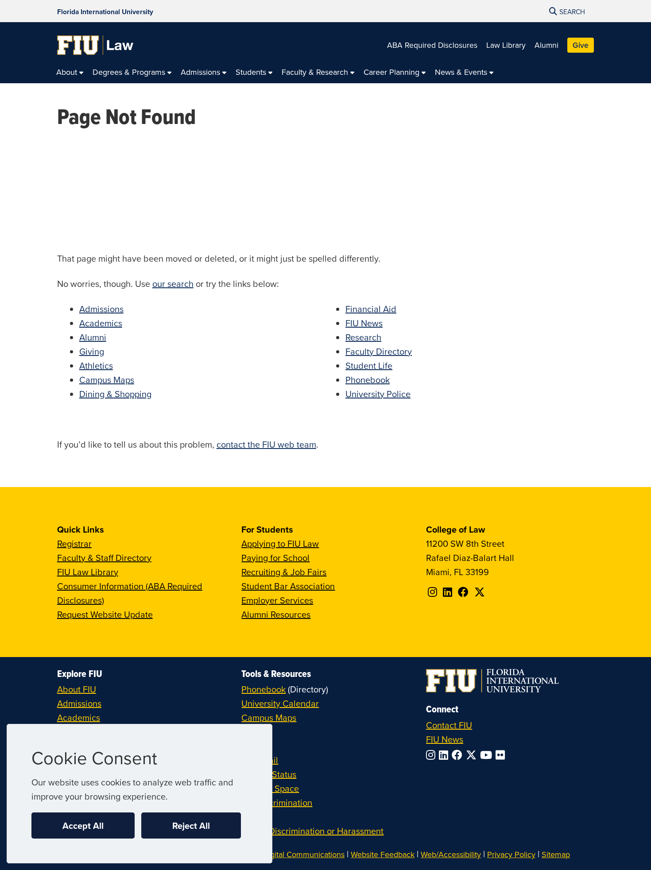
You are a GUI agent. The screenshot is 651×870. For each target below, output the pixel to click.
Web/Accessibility (451, 854)
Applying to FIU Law (280, 543)
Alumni (546, 44)
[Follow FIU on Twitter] (473, 754)
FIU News (364, 323)
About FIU (76, 689)
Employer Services (277, 600)
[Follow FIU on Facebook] (459, 754)
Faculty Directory (378, 351)
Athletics (96, 365)
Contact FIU (449, 725)
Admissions (101, 308)
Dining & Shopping (115, 393)
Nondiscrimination (276, 802)
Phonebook (367, 379)
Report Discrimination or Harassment (312, 830)
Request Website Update (105, 614)
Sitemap (556, 854)
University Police (378, 393)
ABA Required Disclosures (432, 44)
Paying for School (275, 557)
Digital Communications (304, 854)
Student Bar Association (288, 586)
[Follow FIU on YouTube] (488, 754)
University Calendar (280, 703)
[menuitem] (70, 72)
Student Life (368, 365)
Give (581, 44)
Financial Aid (370, 308)
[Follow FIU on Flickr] (502, 754)
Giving (91, 351)
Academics (100, 323)
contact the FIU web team (266, 444)
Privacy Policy (511, 854)
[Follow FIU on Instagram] (432, 754)
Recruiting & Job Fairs (283, 571)
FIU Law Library (87, 571)
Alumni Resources (275, 614)
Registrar (74, 543)
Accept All (83, 825)
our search (173, 283)
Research (363, 337)
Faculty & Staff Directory (104, 557)
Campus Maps (106, 379)
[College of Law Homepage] (95, 45)
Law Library (506, 44)
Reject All (191, 825)
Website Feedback (383, 854)
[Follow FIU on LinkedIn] (445, 754)
